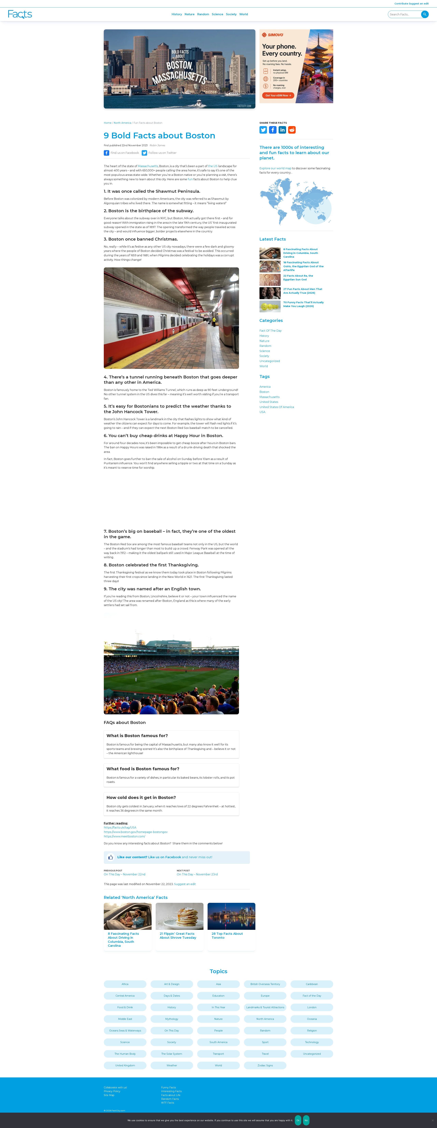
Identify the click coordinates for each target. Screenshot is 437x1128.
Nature (190, 14)
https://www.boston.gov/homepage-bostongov (136, 832)
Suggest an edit (419, 3)
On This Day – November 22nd (124, 874)
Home (107, 122)
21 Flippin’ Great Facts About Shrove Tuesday (178, 936)
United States (268, 402)
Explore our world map (275, 168)
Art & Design (171, 984)
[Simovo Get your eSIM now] (296, 102)
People (218, 1030)
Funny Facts (168, 1087)
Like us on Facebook (164, 857)
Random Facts (170, 1098)
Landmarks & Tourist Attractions (265, 1007)
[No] (432, 1120)
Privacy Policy (112, 1091)
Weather (172, 1065)
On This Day (172, 1030)
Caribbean (312, 984)
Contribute (401, 3)
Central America (125, 995)
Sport (265, 1042)
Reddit (292, 130)
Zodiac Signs (265, 1065)
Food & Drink (125, 1007)
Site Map (109, 1095)
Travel (265, 1053)
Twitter (263, 130)
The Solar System (171, 1053)
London (311, 1007)
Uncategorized (269, 361)
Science (217, 14)
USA (262, 412)
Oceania (312, 1019)
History (177, 14)
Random (203, 14)
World (243, 14)
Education (218, 995)
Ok (298, 1120)
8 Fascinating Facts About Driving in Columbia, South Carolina (123, 940)
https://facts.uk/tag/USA (120, 827)
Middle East (125, 1019)
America (265, 386)
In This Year (218, 1007)
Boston (264, 391)
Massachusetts (148, 166)
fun (190, 179)
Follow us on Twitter (163, 152)
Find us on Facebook (125, 152)
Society (231, 14)
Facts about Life (170, 1095)
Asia (218, 984)
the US (212, 166)
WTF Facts (167, 1102)
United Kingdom (125, 1065)
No (306, 1120)
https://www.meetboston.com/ (124, 836)
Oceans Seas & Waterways (125, 1030)
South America (218, 1042)
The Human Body (125, 1053)
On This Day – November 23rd (197, 874)
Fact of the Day (270, 330)
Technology (312, 1042)
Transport (218, 1053)
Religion (312, 1030)
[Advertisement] (171, 499)
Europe (265, 995)
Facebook (273, 130)
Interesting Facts (171, 1091)
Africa (125, 984)
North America (122, 122)
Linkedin (282, 130)
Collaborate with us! (115, 1087)
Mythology (171, 1019)
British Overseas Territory (265, 984)
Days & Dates (172, 995)
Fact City (20, 14)
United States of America (276, 407)
